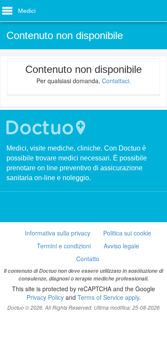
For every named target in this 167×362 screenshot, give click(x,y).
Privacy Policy (45, 297)
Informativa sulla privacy (57, 233)
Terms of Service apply (108, 297)
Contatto (87, 258)
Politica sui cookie (127, 233)
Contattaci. (116, 80)
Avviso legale (121, 245)
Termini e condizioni (64, 245)
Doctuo (47, 128)
